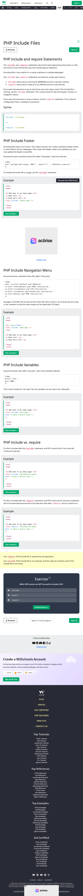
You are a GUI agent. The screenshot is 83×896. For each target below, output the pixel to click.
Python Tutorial (41, 749)
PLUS (41, 699)
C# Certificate (41, 863)
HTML (9, 8)
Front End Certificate (41, 848)
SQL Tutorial (41, 747)
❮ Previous (10, 49)
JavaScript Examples (40, 812)
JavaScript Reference (40, 777)
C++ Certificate (41, 861)
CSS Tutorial (41, 741)
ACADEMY (48, 880)
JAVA (52, 8)
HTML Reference (40, 773)
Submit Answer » (41, 607)
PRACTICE (41, 720)
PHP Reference (40, 788)
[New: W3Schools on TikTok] (50, 643)
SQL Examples (40, 816)
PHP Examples (40, 825)
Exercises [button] (38, 3)
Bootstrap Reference (40, 786)
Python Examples (40, 818)
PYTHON (44, 8)
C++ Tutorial (41, 760)
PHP (59, 8)
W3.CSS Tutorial (41, 751)
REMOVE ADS (41, 260)
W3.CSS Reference (40, 784)
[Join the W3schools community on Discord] (40, 643)
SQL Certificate (41, 851)
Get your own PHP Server (67, 180)
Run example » (11, 213)
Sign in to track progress (41, 620)
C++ (70, 8)
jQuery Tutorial (41, 762)
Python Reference (40, 782)
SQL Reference (40, 779)
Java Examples (40, 827)
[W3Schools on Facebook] (44, 643)
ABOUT (40, 880)
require (23, 65)
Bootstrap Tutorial (41, 754)
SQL (35, 8)
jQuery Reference (40, 797)
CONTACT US (41, 726)
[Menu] (3, 8)
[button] (47, 3)
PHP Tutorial (41, 756)
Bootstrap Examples (40, 823)
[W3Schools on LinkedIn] (37, 643)
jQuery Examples (40, 831)
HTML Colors (40, 790)
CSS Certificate (41, 844)
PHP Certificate (41, 855)
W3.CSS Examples (40, 820)
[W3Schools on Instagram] (47, 643)
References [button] (25, 3)
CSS (16, 8)
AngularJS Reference (40, 795)
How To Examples (40, 814)
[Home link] (4, 3)
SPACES (41, 704)
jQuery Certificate (41, 857)
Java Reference (40, 792)
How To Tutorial (41, 745)
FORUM (33, 880)
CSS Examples (40, 810)
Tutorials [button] (13, 3)
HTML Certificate (41, 842)
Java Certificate (41, 859)
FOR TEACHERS (41, 715)
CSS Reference (40, 775)
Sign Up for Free (11, 679)
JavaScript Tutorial (41, 743)
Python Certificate (41, 853)
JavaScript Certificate (41, 846)
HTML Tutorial (41, 739)
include (11, 65)
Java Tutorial (41, 758)
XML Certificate (41, 866)
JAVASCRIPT (26, 8)
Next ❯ (74, 49)
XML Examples (40, 829)
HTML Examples (40, 807)
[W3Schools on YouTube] (33, 643)
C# (76, 8)
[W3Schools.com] (41, 693)
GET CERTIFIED (41, 710)
